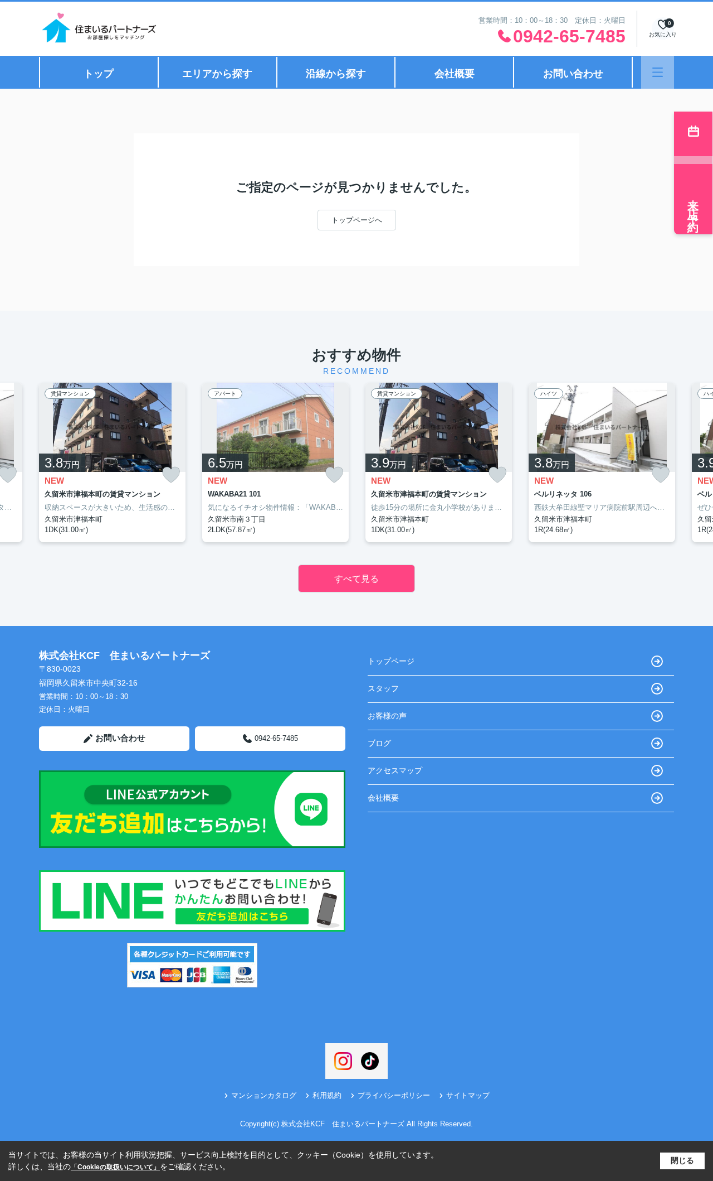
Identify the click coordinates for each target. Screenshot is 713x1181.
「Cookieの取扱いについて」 (115, 1167)
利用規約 (326, 1095)
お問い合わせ (573, 73)
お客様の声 (387, 715)
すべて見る (356, 579)
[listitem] (112, 462)
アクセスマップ (395, 770)
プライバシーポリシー (394, 1095)
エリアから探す (217, 73)
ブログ (379, 743)
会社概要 (454, 73)
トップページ (391, 661)
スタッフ (383, 688)
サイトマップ (468, 1095)
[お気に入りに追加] (171, 475)
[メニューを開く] (657, 72)
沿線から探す (336, 73)
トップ (99, 73)
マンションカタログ (263, 1095)
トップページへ (356, 220)
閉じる (682, 1160)
